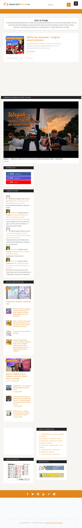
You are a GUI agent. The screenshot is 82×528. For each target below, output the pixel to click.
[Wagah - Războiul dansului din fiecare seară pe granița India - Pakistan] (41, 129)
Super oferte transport (14, 38)
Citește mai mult (30, 51)
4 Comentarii (29, 58)
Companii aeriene (11, 361)
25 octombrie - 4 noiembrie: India (50, 439)
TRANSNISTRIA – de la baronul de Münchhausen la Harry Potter (22, 387)
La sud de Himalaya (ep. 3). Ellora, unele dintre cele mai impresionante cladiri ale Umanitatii (18, 217)
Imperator (13, 213)
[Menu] (76, 4)
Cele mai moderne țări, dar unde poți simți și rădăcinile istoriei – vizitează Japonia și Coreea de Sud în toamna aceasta (22, 400)
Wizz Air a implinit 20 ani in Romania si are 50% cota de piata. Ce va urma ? (18, 266)
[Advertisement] (41, 79)
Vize (7, 288)
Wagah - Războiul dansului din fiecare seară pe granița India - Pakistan (33, 159)
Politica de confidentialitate (54, 523)
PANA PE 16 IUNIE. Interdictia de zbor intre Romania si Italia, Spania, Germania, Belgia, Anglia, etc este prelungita (22, 312)
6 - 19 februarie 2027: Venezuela (49, 454)
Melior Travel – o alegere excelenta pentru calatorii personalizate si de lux (21, 413)
